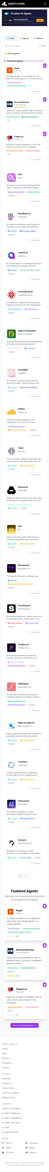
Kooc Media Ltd (31, 1163)
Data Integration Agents (18, 430)
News (4, 1053)
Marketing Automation (17, 701)
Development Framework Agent (19, 932)
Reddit (31, 1148)
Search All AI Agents (11, 1108)
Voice (10, 1011)
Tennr (21, 448)
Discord (32, 1152)
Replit (17, 68)
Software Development (18, 86)
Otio (20, 174)
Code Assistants (15, 82)
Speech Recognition (16, 151)
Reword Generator (27, 330)
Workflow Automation (17, 666)
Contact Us (7, 1083)
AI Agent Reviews (10, 1132)
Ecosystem (7, 1063)
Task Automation (28, 466)
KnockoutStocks (21, 102)
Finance (10, 971)
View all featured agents (23, 1025)
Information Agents (29, 231)
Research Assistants (17, 192)
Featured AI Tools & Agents (33, 61)
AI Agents (13, 387)
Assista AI (23, 487)
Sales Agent (26, 858)
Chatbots (13, 231)
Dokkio (21, 409)
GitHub (8, 1143)
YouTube (9, 1152)
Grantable (23, 370)
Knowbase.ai (24, 213)
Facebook (33, 1143)
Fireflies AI (23, 644)
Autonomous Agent (17, 662)
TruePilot (22, 762)
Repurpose (23, 683)
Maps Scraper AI (26, 722)
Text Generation (15, 348)
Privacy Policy (8, 1088)
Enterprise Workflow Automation (21, 584)
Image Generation (16, 623)
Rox (20, 526)
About (4, 1049)
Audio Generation (34, 151)
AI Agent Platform (28, 818)
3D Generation (32, 309)
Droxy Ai (22, 840)
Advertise (6, 1078)
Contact (5, 1067)
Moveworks (23, 565)
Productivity (30, 348)
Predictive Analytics (31, 117)
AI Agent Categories (11, 1113)
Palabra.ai (18, 136)
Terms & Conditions (10, 1093)
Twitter (8, 1148)
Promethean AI (25, 291)
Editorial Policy (8, 1097)
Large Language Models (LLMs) (21, 505)
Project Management (17, 426)
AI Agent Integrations (11, 1118)
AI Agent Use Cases (11, 1122)
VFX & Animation (16, 309)
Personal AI (23, 801)
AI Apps (5, 1127)
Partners (6, 1058)
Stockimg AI (24, 605)
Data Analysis (14, 117)
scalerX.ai (23, 252)
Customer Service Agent (31, 270)
